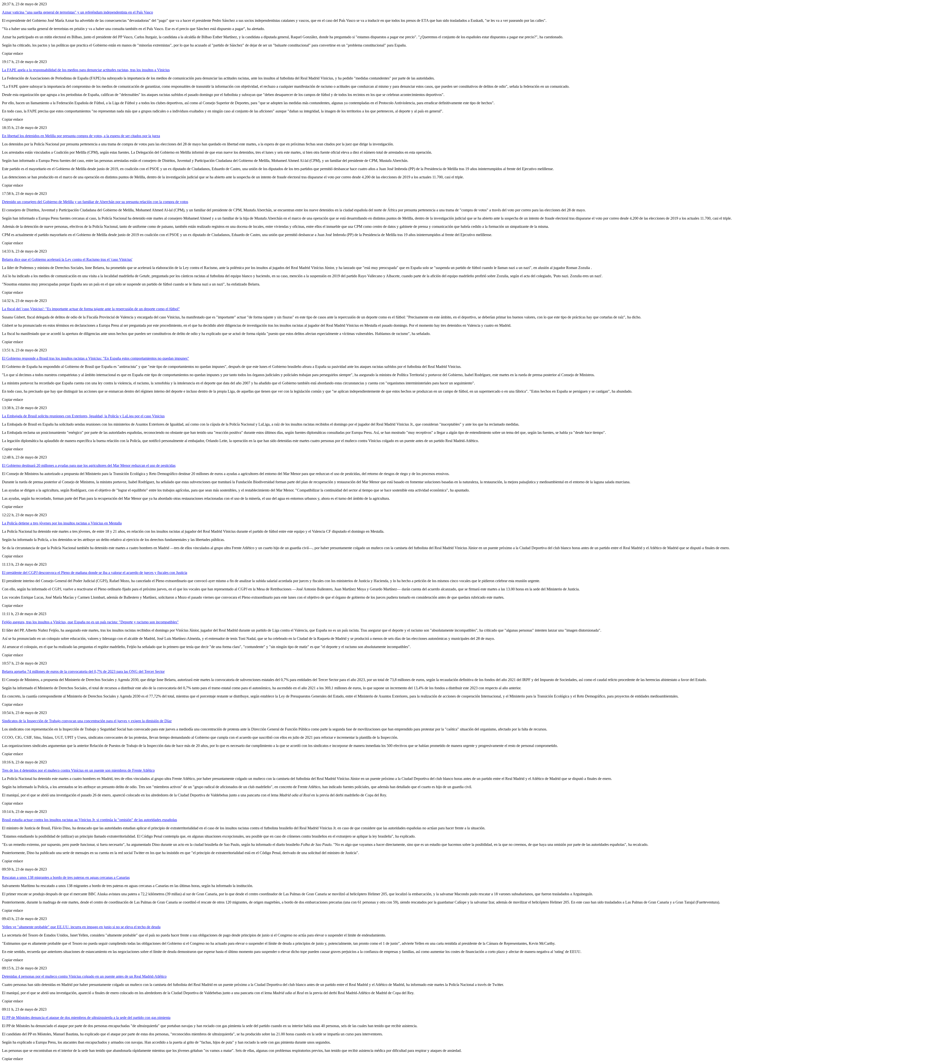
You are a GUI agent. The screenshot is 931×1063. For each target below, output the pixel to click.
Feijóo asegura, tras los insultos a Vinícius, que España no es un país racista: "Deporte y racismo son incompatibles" (90, 622)
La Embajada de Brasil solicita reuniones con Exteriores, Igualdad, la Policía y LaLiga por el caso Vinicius (83, 416)
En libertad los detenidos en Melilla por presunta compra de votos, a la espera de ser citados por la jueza (81, 136)
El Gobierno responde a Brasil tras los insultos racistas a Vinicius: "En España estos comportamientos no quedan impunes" (95, 358)
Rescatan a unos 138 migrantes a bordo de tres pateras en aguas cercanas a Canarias (66, 877)
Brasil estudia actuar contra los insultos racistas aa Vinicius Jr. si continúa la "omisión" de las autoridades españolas (89, 820)
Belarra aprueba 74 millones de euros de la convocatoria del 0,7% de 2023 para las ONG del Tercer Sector (83, 671)
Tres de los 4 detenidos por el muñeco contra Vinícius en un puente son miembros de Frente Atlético (78, 770)
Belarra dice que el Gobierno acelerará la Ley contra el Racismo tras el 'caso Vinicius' (67, 259)
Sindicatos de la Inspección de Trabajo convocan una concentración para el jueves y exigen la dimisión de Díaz (87, 721)
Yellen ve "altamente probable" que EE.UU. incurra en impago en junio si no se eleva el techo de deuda (81, 927)
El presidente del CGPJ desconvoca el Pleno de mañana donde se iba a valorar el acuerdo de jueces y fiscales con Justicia (94, 573)
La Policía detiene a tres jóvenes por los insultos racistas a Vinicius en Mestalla (62, 523)
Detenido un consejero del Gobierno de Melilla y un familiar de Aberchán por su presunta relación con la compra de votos (95, 202)
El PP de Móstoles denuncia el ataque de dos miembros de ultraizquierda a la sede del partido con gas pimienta (86, 1017)
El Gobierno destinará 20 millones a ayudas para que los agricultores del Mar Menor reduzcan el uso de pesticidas (89, 465)
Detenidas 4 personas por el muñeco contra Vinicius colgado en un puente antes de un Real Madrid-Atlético (84, 976)
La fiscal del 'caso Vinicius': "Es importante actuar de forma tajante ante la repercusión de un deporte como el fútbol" (91, 309)
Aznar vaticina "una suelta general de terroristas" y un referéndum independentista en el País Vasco (77, 12)
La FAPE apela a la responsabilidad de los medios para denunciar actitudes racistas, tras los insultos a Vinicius (86, 70)
